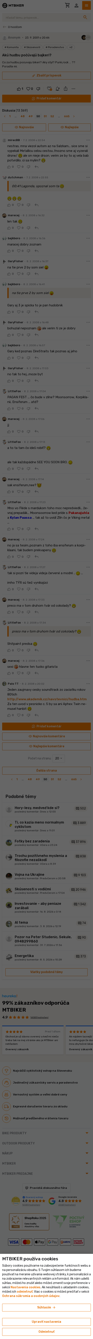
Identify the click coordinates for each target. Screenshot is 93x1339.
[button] (25, 1292)
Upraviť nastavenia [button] (46, 1322)
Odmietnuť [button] (46, 1332)
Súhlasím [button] (46, 1307)
